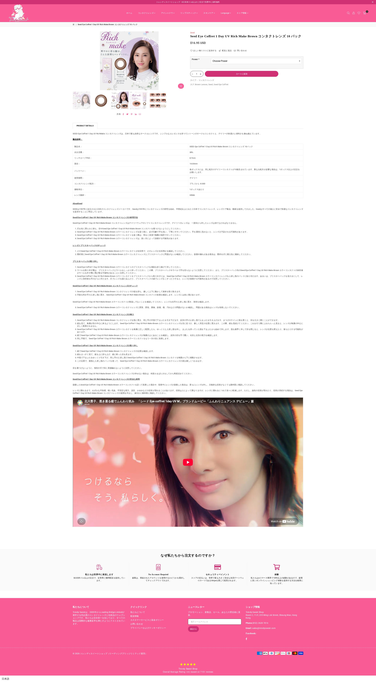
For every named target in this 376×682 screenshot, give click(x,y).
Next (183, 60)
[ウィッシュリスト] (359, 13)
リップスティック (188, 13)
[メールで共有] (140, 114)
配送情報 (134, 616)
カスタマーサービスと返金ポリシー (147, 620)
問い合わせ (241, 50)
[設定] (353, 13)
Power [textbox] (195, 59)
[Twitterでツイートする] (127, 114)
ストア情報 (241, 13)
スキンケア (208, 13)
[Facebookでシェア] (123, 114)
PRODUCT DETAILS (85, 126)
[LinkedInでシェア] (136, 114)
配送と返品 (226, 50)
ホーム (129, 13)
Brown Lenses (201, 84)
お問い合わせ (136, 624)
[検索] (348, 13)
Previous (75, 60)
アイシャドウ (167, 13)
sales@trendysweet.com (263, 628)
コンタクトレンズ (146, 13)
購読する (193, 629)
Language (225, 13)
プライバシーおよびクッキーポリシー (148, 628)
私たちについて (137, 612)
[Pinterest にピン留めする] (132, 114)
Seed (192, 33)
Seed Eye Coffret (221, 84)
